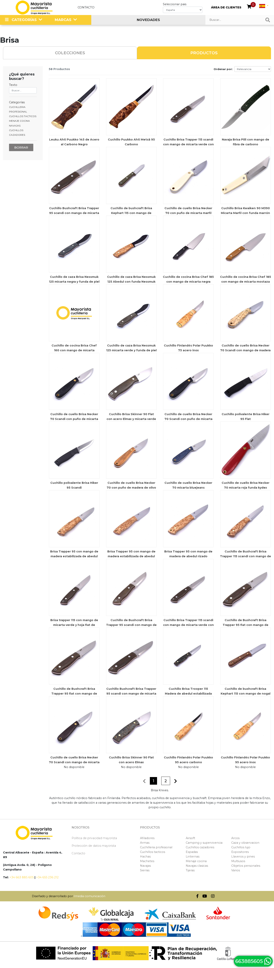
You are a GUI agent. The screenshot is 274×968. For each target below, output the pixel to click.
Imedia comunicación (89, 896)
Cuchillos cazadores (200, 847)
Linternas (192, 856)
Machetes (147, 861)
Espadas (192, 852)
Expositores (240, 852)
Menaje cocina (196, 861)
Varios (235, 870)
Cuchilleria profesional (156, 847)
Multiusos (238, 861)
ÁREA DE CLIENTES (226, 7)
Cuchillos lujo (240, 847)
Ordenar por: (223, 69)
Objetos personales (245, 866)
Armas (144, 842)
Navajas (145, 866)
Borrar (21, 147)
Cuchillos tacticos (152, 852)
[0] (249, 7)
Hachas (145, 856)
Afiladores (147, 838)
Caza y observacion (245, 842)
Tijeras (190, 870)
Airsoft (190, 838)
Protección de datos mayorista (94, 846)
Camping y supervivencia (204, 842)
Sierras (144, 870)
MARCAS (63, 20)
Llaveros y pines (243, 856)
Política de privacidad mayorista (94, 838)
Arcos (235, 838)
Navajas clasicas (197, 866)
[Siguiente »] (175, 781)
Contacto (86, 7)
